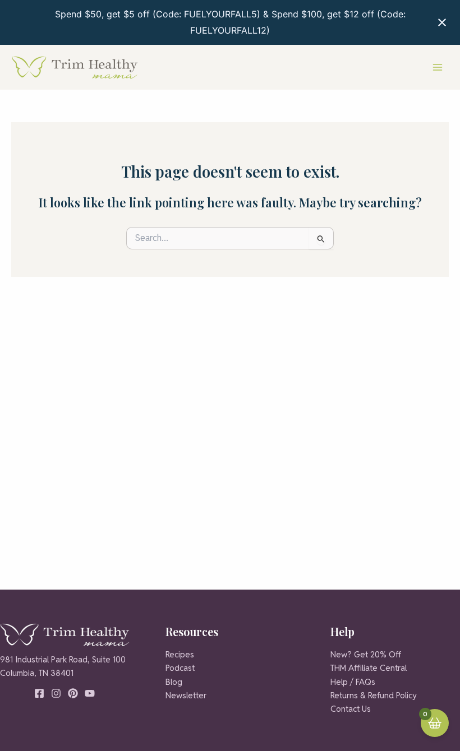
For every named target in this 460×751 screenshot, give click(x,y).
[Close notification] (442, 22)
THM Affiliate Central (368, 667)
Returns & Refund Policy (373, 695)
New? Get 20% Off (365, 654)
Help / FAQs (352, 681)
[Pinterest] (73, 693)
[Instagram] (56, 693)
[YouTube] (90, 693)
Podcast (180, 667)
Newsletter (185, 695)
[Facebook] (39, 693)
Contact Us (350, 708)
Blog (173, 681)
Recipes (179, 654)
